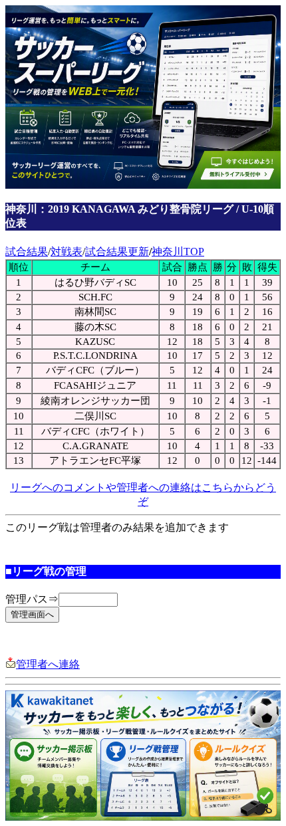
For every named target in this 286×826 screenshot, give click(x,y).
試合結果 (26, 251)
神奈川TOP (178, 251)
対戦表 (66, 251)
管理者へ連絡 (48, 664)
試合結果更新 (117, 251)
